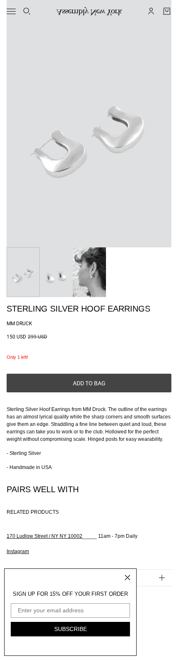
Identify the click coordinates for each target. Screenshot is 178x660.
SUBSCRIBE (70, 629)
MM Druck (19, 323)
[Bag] (166, 11)
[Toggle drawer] (11, 11)
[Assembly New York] (89, 11)
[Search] (26, 11)
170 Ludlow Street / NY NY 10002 (44, 536)
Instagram (18, 551)
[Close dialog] (127, 577)
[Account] (151, 11)
